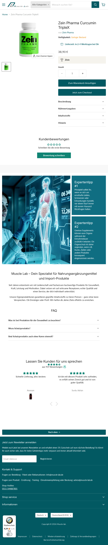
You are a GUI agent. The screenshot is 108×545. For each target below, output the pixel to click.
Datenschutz (37, 536)
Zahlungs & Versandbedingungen (83, 536)
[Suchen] (95, 4)
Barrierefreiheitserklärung (54, 540)
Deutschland (60, 515)
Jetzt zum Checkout (82, 92)
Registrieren (46, 458)
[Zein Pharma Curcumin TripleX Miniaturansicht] (6, 66)
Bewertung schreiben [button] (54, 155)
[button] (52, 404)
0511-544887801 (9, 488)
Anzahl (61, 67)
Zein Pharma (68, 32)
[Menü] (14, 517)
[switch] (9, 534)
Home (5, 14)
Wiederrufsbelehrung (56, 536)
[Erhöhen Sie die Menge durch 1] (82, 73)
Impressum (22, 536)
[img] (54, 364)
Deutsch (40, 515)
